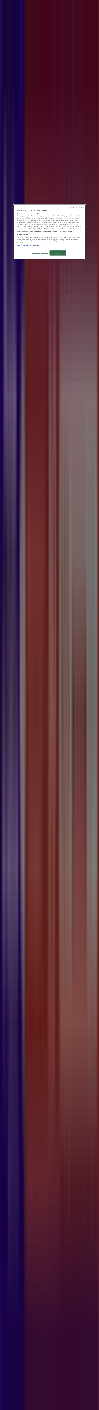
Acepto (57, 253)
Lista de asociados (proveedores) (28, 245)
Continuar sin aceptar (77, 207)
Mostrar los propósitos (40, 253)
